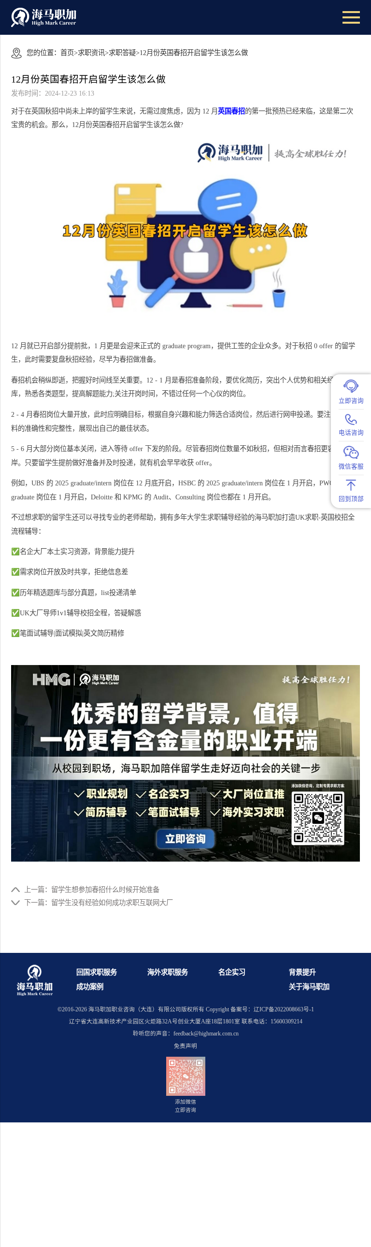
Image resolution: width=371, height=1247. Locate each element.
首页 (67, 53)
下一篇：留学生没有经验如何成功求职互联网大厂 (98, 903)
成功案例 (89, 987)
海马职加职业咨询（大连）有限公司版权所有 (146, 1009)
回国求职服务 (96, 972)
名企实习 (231, 972)
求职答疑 (122, 53)
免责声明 (185, 1046)
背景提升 (302, 972)
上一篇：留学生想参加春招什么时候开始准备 (91, 889)
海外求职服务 (167, 972)
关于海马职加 (309, 987)
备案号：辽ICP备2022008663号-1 (272, 1009)
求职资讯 (91, 53)
